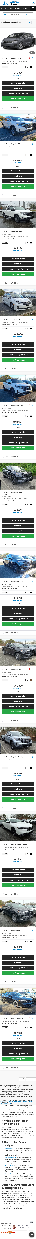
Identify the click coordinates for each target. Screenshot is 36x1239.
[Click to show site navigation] (33, 8)
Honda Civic (9, 1174)
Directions (18, 8)
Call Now (18, 88)
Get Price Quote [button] (18, 98)
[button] (7, 8)
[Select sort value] (33, 22)
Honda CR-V (9, 1149)
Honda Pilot (9, 1165)
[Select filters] (30, 22)
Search (28, 15)
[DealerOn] (6, 1223)
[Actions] (32, 58)
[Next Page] (23, 1079)
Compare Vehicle (11, 108)
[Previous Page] (20, 1079)
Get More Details (18, 83)
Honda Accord (10, 1157)
